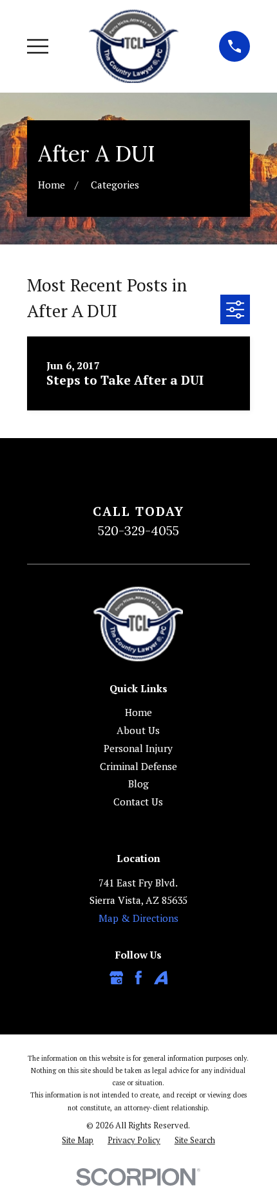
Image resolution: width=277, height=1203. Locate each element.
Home (138, 712)
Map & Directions (138, 918)
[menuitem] (77, 1140)
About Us (138, 730)
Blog (138, 783)
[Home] (133, 46)
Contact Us (138, 801)
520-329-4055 (138, 530)
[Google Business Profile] (117, 978)
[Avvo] (161, 978)
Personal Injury (138, 748)
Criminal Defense (138, 766)
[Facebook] (138, 978)
